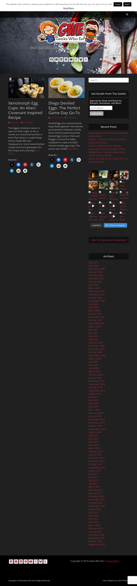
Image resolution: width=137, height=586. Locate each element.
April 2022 (94, 307)
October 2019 (95, 387)
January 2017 (95, 493)
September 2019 (97, 390)
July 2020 (93, 361)
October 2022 (95, 297)
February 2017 (96, 490)
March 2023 (94, 288)
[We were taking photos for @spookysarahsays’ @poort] (124, 185)
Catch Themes (123, 580)
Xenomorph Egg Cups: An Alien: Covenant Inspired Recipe (25, 110)
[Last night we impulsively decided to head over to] (93, 216)
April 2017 (94, 483)
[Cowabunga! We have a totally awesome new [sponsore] (93, 185)
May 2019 (93, 403)
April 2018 (94, 445)
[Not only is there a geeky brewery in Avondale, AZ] (103, 206)
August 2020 (95, 358)
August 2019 (95, 393)
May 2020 (93, 365)
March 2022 (94, 310)
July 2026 (93, 262)
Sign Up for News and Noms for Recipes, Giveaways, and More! (106, 102)
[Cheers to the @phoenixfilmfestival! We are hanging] (103, 195)
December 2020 (96, 345)
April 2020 (94, 368)
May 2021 (93, 336)
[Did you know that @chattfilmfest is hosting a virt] (124, 216)
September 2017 (97, 467)
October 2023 (95, 281)
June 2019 (93, 400)
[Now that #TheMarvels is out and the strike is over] (113, 195)
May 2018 (93, 441)
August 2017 (95, 470)
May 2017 (93, 480)
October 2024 (95, 272)
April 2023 (94, 284)
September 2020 (97, 355)
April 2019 (94, 406)
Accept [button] (118, 4)
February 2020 (96, 374)
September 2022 (97, 300)
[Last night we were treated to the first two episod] (113, 185)
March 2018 (94, 448)
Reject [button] (127, 4)
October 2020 (95, 352)
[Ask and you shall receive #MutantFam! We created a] (103, 216)
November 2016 (97, 499)
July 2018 (93, 435)
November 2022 (97, 294)
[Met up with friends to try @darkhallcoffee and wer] (124, 174)
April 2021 (94, 339)
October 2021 (95, 320)
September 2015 (97, 544)
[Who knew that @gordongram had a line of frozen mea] (93, 206)
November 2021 (97, 316)
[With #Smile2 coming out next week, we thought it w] (93, 174)
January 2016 (95, 531)
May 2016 (93, 518)
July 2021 (93, 329)
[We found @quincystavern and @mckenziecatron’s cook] (124, 206)
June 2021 (93, 333)
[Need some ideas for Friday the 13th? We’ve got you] (113, 216)
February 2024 (96, 275)
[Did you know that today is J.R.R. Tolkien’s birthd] (103, 185)
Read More (68, 8)
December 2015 (96, 534)
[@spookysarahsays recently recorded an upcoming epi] (124, 195)
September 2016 (97, 506)
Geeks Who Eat (29, 580)
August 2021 (95, 326)
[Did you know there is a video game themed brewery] (113, 206)
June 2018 (93, 438)
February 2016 (96, 528)
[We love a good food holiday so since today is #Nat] (103, 174)
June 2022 (93, 304)
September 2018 (97, 429)
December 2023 (96, 278)
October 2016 (95, 502)
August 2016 (95, 509)
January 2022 (95, 313)
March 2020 (94, 371)
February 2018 (96, 451)
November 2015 (97, 538)
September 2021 (97, 323)
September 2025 (97, 268)
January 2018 (95, 454)
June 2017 (93, 477)
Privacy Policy (112, 561)
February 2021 (96, 342)
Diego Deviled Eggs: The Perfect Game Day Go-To (64, 107)
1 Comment (71, 117)
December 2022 (96, 291)
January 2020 (95, 377)
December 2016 (96, 496)
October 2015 (95, 541)
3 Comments (28, 122)
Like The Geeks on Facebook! (109, 240)
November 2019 (97, 384)
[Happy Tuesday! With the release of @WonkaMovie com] (93, 195)
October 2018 (95, 425)
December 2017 (96, 457)
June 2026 (93, 265)
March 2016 (94, 525)
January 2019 (95, 416)
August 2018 (95, 432)
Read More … (74, 148)
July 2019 (93, 397)
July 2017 (93, 474)
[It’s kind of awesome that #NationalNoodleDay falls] (113, 174)
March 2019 (94, 409)
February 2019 (96, 413)
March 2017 (94, 486)
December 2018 (96, 419)
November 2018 (97, 422)
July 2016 (93, 512)
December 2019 (96, 381)
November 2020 (97, 349)
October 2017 (95, 464)
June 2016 (93, 515)
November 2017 (97, 461)
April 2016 (94, 522)
